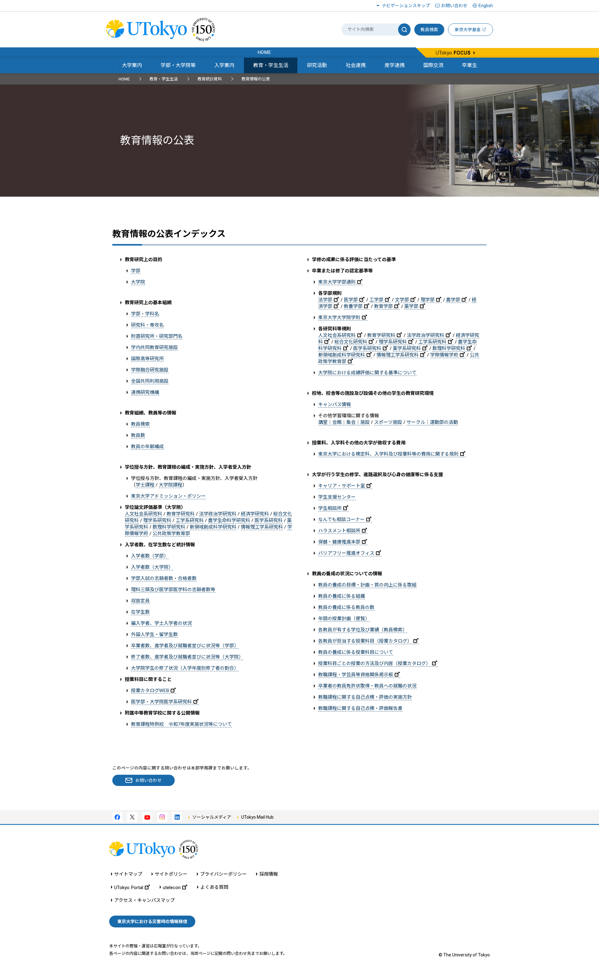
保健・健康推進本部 (339, 542)
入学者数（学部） (149, 556)
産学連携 (395, 65)
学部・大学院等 (178, 65)
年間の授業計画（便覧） (344, 618)
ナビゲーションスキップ (406, 5)
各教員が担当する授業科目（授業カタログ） (365, 641)
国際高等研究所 (147, 359)
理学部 (428, 300)
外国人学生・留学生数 (154, 634)
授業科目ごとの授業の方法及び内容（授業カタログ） (374, 663)
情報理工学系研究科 (262, 527)
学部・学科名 (145, 314)
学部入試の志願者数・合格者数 (164, 578)
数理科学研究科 (169, 527)
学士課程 (145, 485)
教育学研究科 (181, 514)
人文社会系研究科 (143, 514)
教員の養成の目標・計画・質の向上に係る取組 (367, 585)
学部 (135, 271)
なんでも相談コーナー (341, 519)
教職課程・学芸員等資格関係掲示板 (355, 675)
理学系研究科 (157, 520)
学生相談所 (330, 508)
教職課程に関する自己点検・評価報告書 (360, 708)
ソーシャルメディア (211, 817)
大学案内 (132, 65)
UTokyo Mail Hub (257, 817)
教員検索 (429, 29)
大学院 (138, 282)
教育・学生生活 (270, 65)
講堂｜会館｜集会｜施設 (344, 422)
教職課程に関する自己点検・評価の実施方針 (365, 697)
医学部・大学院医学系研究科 (161, 702)
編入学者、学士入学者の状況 (161, 623)
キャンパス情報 (334, 404)
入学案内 (224, 65)
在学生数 (140, 612)
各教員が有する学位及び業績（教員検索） (362, 630)
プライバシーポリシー (223, 874)
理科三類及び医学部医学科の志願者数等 (173, 589)
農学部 (453, 300)
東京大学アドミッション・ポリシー (168, 496)
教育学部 (383, 306)
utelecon (172, 887)
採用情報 (268, 874)
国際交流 (433, 65)
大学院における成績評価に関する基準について (367, 373)
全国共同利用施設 (149, 381)
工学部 (376, 300)
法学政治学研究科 (217, 514)
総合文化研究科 (350, 342)
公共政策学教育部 (171, 533)
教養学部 (353, 306)
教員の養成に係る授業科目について (355, 652)
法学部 (325, 300)
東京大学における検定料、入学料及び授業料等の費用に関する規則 (388, 454)
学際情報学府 (444, 355)
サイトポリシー (171, 874)
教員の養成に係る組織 (341, 596)
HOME (124, 79)
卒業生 (469, 65)
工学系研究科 (190, 520)
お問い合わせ (454, 5)
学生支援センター (337, 497)
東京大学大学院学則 (339, 317)
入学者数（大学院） (152, 567)
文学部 (402, 300)
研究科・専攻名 (147, 325)
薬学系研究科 (407, 348)
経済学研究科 (255, 514)
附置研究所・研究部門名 (157, 336)
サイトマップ (128, 874)
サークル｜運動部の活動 (432, 422)
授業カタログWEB (150, 690)
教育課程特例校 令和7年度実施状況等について (181, 724)
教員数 (138, 435)
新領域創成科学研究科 (213, 527)
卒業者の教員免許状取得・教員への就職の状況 (367, 686)
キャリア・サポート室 (341, 486)
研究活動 (317, 65)
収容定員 (140, 601)
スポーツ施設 (388, 422)
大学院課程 (170, 485)
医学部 (351, 300)
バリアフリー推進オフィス (346, 553)
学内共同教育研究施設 (154, 347)
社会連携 (356, 65)
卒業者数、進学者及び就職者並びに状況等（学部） (185, 646)
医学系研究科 (269, 520)
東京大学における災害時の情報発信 (152, 921)
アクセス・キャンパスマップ (144, 900)
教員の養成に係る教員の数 (346, 607)
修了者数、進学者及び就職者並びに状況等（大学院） (187, 657)
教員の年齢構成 (147, 446)
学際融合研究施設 (149, 370)
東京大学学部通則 (337, 282)
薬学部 (411, 306)
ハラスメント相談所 (339, 531)
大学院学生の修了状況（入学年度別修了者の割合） (185, 668)
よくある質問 (214, 887)
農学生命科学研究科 (229, 520)
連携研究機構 (145, 392)
